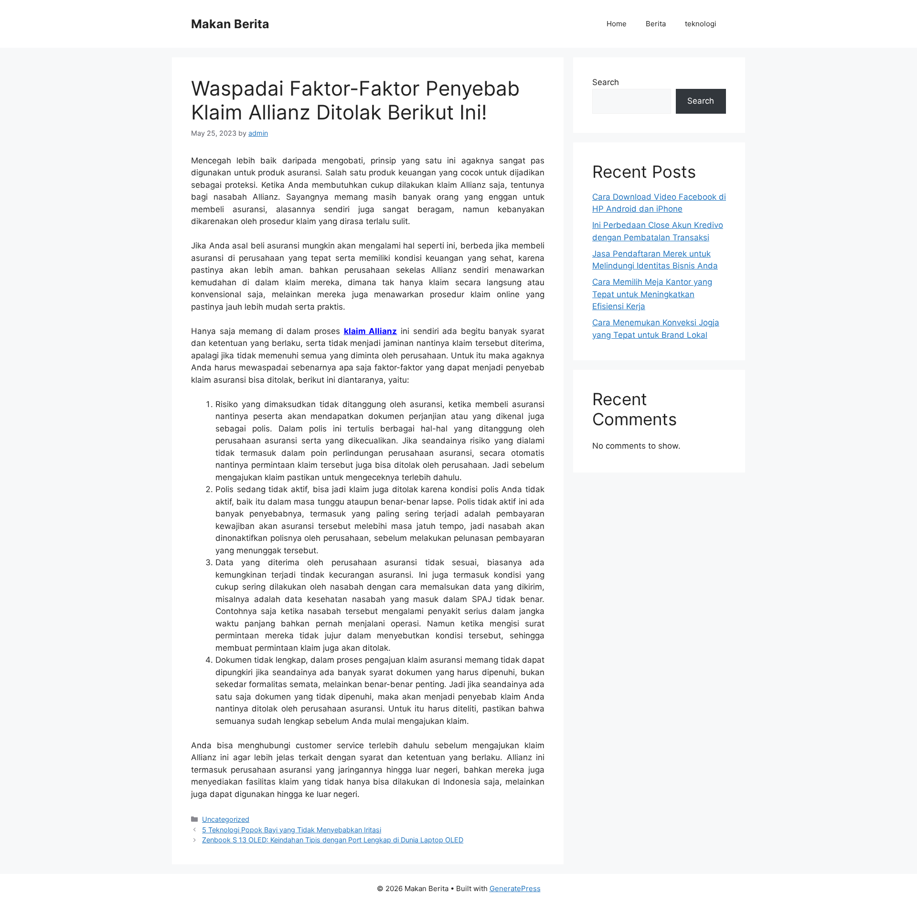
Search (605, 82)
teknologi (700, 23)
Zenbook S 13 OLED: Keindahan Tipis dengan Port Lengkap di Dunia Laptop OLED (332, 840)
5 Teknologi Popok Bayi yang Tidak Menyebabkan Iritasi (291, 830)
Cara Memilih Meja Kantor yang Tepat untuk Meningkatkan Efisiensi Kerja (652, 294)
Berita (656, 23)
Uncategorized (225, 819)
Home (617, 23)
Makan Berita (230, 24)
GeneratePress (515, 888)
